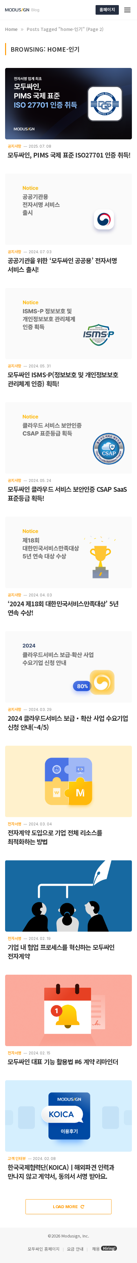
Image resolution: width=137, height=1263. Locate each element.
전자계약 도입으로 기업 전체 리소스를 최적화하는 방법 (55, 837)
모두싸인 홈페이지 (43, 1249)
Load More (65, 1206)
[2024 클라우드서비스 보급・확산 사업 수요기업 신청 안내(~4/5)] (68, 667)
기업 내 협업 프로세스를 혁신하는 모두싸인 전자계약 (61, 951)
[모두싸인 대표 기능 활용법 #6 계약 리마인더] (68, 1010)
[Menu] (127, 10)
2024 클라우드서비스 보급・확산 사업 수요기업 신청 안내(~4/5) (68, 722)
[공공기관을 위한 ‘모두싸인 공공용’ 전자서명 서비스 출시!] (68, 209)
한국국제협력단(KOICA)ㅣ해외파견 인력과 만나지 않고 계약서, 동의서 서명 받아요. (61, 1172)
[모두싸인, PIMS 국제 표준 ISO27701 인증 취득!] (68, 103)
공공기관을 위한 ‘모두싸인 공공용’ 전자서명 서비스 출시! (62, 265)
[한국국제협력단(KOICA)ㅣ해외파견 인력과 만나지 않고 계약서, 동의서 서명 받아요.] (68, 1116)
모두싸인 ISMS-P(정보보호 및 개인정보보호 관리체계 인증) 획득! (63, 379)
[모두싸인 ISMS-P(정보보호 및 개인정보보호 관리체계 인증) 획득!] (68, 323)
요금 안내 (75, 1249)
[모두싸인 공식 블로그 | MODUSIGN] (29, 10)
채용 (96, 1249)
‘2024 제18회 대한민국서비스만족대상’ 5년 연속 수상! (63, 608)
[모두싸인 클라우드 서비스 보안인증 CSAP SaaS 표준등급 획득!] (68, 438)
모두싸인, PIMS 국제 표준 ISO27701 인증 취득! (69, 154)
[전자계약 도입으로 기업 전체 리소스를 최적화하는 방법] (68, 781)
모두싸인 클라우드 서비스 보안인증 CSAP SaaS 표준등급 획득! (67, 493)
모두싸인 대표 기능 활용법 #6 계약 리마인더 (63, 1061)
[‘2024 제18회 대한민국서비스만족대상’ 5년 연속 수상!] (68, 552)
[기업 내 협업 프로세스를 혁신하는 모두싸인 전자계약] (68, 896)
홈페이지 (107, 9)
